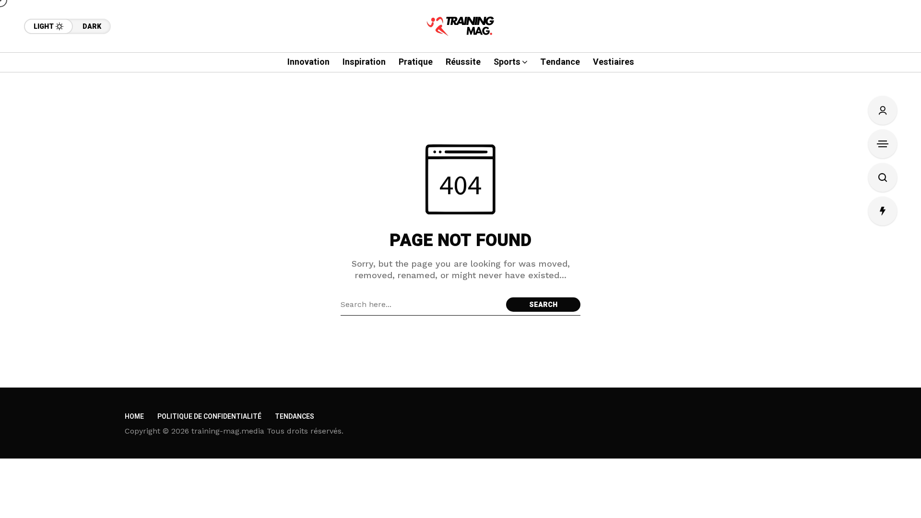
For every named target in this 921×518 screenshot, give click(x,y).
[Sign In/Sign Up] (882, 110)
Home (134, 417)
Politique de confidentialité (209, 417)
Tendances (294, 417)
